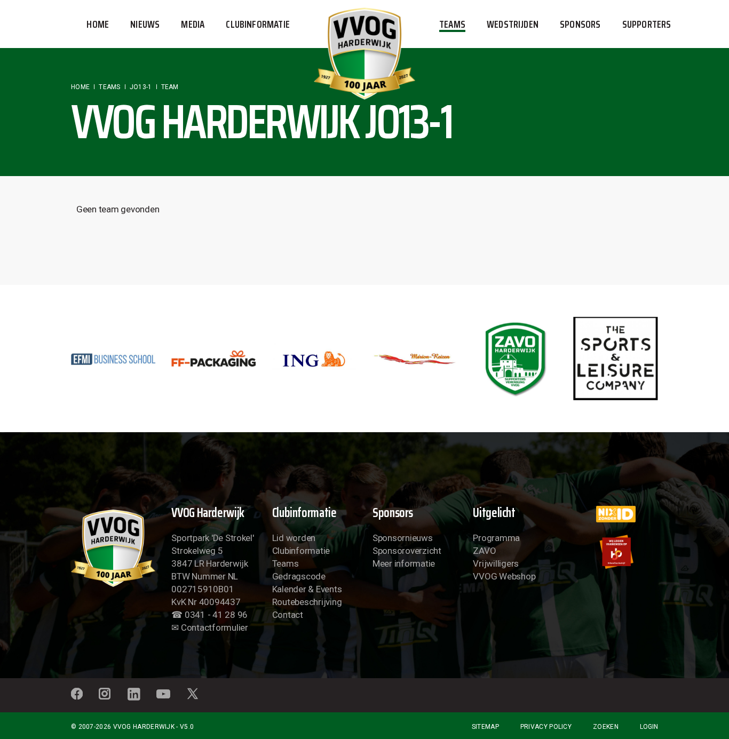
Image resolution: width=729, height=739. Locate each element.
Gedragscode (299, 576)
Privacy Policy (546, 726)
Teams (285, 563)
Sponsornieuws (403, 538)
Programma (496, 538)
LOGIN (649, 726)
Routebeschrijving (307, 602)
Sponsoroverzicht (407, 550)
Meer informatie (404, 563)
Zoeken (606, 726)
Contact (287, 614)
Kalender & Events (307, 589)
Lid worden (293, 538)
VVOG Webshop (504, 576)
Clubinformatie (301, 550)
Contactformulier (214, 627)
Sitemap (485, 726)
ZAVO (484, 550)
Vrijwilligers (496, 563)
